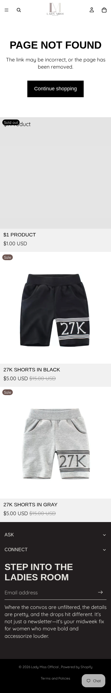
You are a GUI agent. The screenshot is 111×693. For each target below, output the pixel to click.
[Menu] (6, 10)
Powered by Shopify (76, 667)
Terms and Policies (55, 678)
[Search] (19, 10)
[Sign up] (100, 592)
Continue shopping (55, 88)
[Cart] (104, 10)
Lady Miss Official (45, 667)
